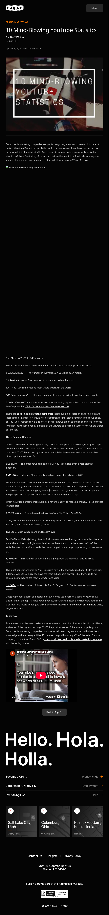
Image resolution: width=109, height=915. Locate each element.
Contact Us (35, 856)
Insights (52, 856)
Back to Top (52, 712)
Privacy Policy (72, 856)
